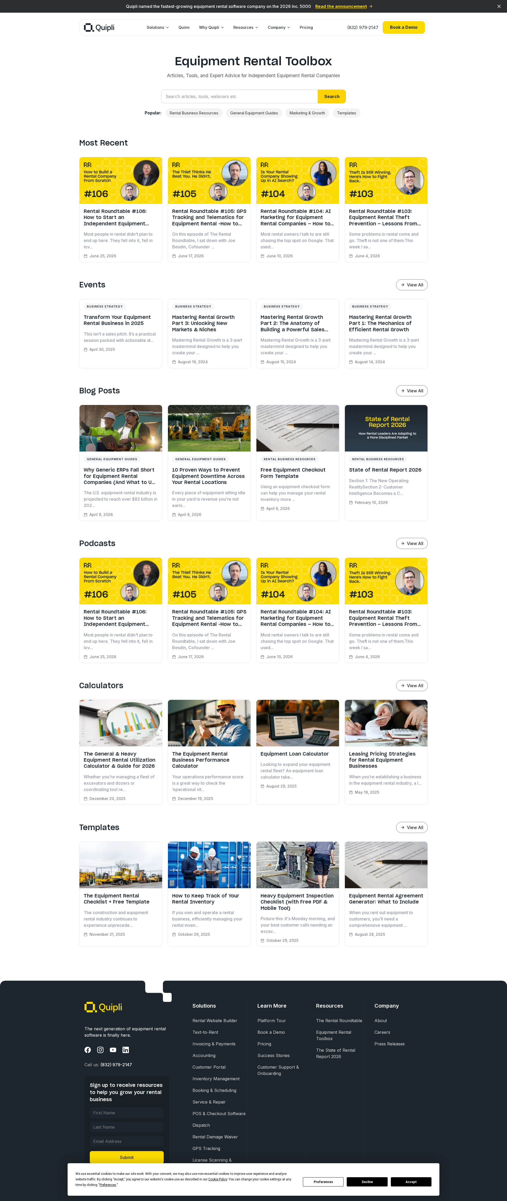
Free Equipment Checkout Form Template (293, 473)
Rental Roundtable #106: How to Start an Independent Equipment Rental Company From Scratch (115, 217)
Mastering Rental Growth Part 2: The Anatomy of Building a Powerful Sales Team (293, 323)
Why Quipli (209, 27)
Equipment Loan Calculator (295, 754)
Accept (411, 1182)
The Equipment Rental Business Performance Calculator (200, 760)
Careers (382, 1032)
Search (332, 96)
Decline (367, 1182)
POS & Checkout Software (219, 1113)
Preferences (323, 1182)
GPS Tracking (206, 1148)
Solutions (155, 27)
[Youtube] (113, 1050)
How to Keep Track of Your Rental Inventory (205, 899)
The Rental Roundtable (339, 1020)
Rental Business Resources (194, 113)
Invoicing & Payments (214, 1043)
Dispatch (201, 1125)
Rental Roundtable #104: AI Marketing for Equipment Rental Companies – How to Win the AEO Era (296, 217)
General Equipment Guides (254, 113)
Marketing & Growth (307, 113)
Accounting (204, 1055)
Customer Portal (209, 1067)
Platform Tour (271, 1020)
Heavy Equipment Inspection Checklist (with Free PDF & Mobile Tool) (297, 902)
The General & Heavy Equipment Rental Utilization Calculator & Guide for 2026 (119, 760)
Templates (346, 113)
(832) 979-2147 (362, 27)
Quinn (184, 27)
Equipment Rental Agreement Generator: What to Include (386, 899)
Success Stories (273, 1055)
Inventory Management (216, 1078)
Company (276, 27)
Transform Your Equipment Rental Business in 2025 (117, 320)
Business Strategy (105, 306)
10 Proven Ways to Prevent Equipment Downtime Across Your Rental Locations (208, 476)
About (380, 1020)
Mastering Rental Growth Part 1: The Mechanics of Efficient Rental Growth (380, 323)
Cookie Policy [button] (217, 1179)
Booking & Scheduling (214, 1090)
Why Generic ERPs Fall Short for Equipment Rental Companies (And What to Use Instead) (121, 476)
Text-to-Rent (205, 1032)
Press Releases (389, 1043)
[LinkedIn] (126, 1050)
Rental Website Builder (215, 1020)
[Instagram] (100, 1050)
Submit (127, 1157)
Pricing (306, 27)
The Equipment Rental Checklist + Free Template (116, 899)
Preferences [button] (108, 1185)
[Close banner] (499, 6)
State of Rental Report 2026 (385, 470)
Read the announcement (341, 6)
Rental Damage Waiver (215, 1136)
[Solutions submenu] (166, 27)
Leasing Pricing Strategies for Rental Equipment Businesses (382, 760)
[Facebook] (87, 1050)
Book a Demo (403, 27)
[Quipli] (99, 27)
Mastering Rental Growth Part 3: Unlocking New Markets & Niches (203, 323)
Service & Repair (209, 1102)
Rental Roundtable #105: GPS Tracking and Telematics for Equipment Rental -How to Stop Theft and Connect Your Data (209, 217)
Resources (243, 27)
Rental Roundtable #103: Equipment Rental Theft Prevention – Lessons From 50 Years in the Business (383, 217)
